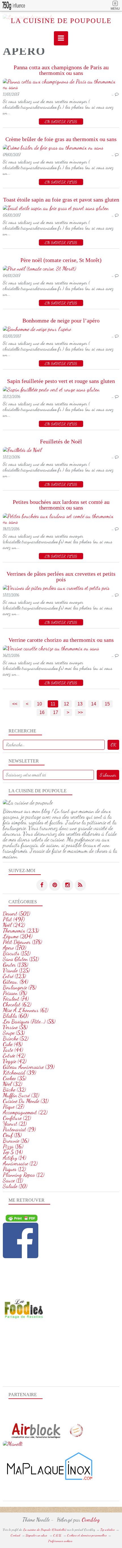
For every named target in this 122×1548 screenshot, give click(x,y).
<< (14, 703)
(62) (17, 1004)
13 (80, 703)
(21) (17, 1118)
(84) (15, 981)
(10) (15, 1186)
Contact (15, 1535)
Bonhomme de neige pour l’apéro (61, 320)
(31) (21, 1095)
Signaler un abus (37, 1535)
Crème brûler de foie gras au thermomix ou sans (61, 139)
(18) (12, 1135)
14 (93, 703)
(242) (14, 924)
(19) (19, 1129)
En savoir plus (61, 121)
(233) (21, 930)
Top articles (107, 1530)
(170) (14, 947)
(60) (15, 1015)
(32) (12, 1083)
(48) (12, 1044)
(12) (20, 1163)
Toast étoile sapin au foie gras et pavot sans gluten (61, 199)
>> (80, 712)
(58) (29, 1021)
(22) (25, 1112)
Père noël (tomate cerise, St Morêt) (61, 260)
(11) (13, 1180)
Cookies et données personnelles (87, 1535)
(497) (14, 919)
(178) (22, 942)
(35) (14, 1078)
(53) (14, 1032)
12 (66, 703)
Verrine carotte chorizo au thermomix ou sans (61, 640)
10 (39, 703)
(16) (16, 1140)
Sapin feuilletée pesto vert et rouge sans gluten (61, 381)
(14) (13, 1152)
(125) (16, 970)
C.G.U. (57, 1535)
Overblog (91, 1519)
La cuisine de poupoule (61, 20)
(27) (13, 1106)
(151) (16, 953)
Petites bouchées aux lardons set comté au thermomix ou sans (61, 505)
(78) (19, 987)
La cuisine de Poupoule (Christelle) (44, 1530)
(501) (16, 913)
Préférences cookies (60, 1541)
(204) (17, 936)
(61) (25, 1010)
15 (107, 703)
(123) (14, 976)
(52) (15, 1038)
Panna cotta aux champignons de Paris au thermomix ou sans (61, 70)
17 (55, 712)
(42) (14, 1055)
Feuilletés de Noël (61, 441)
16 (42, 712)
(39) (28, 1066)
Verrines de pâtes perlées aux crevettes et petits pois (61, 577)
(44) (13, 1049)
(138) (15, 964)
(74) (16, 998)
